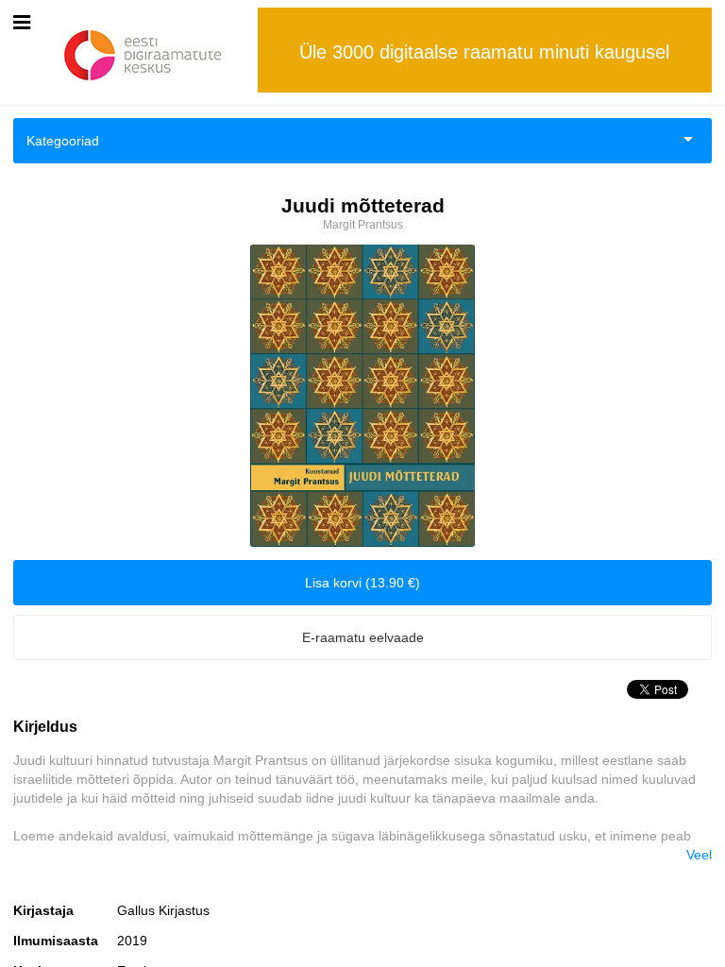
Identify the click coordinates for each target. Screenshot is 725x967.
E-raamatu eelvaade (363, 637)
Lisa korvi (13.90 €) (362, 582)
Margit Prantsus (363, 224)
